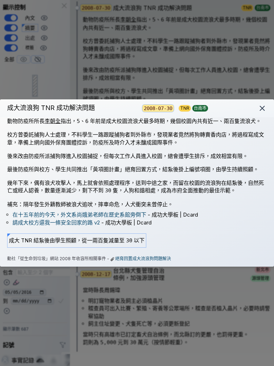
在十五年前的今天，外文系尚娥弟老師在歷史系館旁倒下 (79, 214)
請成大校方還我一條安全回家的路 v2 (56, 222)
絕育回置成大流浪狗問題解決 (143, 258)
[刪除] (262, 108)
